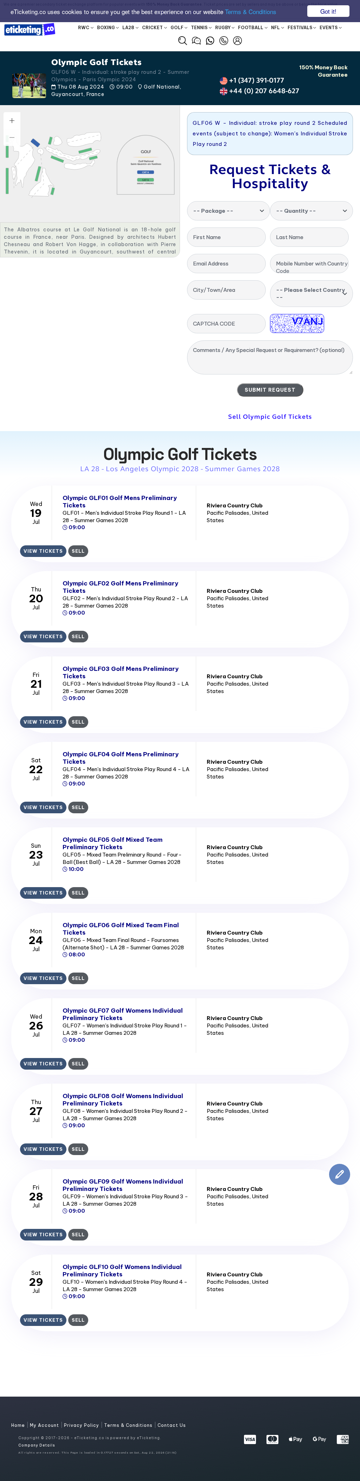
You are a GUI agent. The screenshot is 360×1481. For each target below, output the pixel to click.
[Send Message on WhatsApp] (210, 39)
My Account (45, 1425)
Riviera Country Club (235, 505)
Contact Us (172, 1425)
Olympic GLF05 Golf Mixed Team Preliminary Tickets (112, 843)
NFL (275, 27)
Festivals (300, 27)
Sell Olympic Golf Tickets (270, 417)
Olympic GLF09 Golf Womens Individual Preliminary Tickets (123, 1185)
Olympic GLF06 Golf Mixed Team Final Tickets (121, 928)
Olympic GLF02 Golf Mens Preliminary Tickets (120, 587)
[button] (182, 40)
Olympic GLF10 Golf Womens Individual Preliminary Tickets (122, 1270)
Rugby (223, 27)
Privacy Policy (82, 1425)
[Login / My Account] (237, 39)
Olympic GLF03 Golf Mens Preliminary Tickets (121, 672)
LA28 (128, 27)
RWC (83, 27)
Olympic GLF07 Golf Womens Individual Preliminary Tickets (123, 1014)
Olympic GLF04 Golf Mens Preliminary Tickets (121, 757)
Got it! (328, 11)
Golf (177, 27)
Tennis (199, 27)
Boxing (106, 27)
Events (329, 27)
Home (18, 1425)
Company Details (36, 1445)
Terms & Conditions (250, 11)
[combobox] (228, 210)
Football (250, 27)
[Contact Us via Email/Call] (223, 39)
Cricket (152, 27)
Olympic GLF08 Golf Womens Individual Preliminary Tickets (123, 1099)
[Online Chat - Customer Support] (196, 39)
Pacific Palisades (228, 512)
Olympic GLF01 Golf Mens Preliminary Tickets (120, 501)
